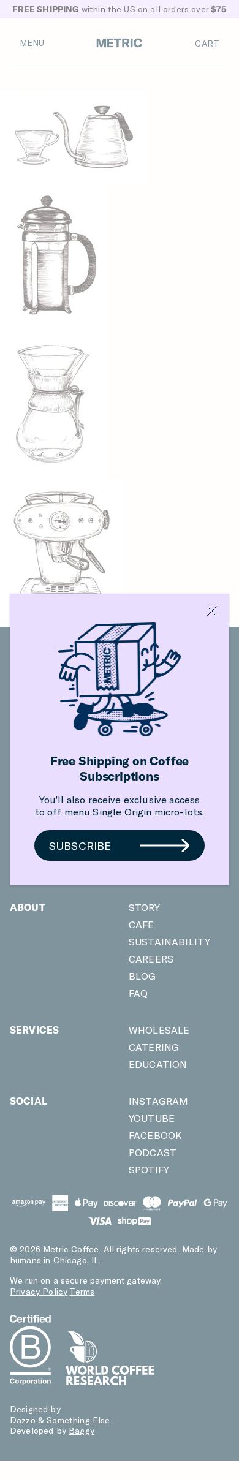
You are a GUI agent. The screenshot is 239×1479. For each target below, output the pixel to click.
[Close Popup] (212, 611)
